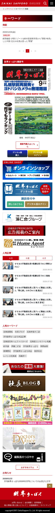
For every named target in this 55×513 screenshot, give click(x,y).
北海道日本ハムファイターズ (15, 341)
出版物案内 (33, 505)
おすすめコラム (27, 467)
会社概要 (28, 502)
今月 (44, 258)
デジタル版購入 (17, 153)
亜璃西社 (7, 351)
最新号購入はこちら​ (27, 145)
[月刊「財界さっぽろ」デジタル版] (15, 204)
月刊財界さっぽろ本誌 (22, 351)
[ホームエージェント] (24, 243)
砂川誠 (6, 346)
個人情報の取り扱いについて (15, 505)
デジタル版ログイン (37, 153)
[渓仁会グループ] (24, 217)
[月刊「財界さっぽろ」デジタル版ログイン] (36, 204)
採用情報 (37, 502)
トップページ (8, 8)
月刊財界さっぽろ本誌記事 (14, 336)
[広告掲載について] (24, 230)
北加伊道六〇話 (33, 331)
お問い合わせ (17, 502)
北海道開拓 (8, 331)
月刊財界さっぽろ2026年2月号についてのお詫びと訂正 (27, 481)
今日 (11, 258)
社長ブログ (19, 331)
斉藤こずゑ (16, 346)
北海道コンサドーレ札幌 (40, 341)
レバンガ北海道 (9, 356)
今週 (27, 258)
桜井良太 (38, 351)
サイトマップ (45, 505)
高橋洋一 (22, 356)
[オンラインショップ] (27, 169)
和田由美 (44, 346)
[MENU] (51, 3)
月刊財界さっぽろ (30, 346)
